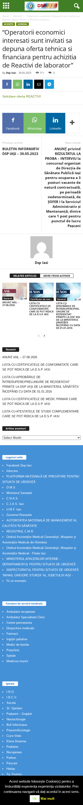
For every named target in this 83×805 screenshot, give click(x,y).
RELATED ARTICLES (24, 275)
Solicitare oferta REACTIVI (21, 96)
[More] (72, 123)
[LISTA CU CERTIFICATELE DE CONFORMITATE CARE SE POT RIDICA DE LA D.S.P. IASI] (41, 292)
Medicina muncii (17, 661)
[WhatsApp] (17, 84)
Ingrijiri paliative (16, 639)
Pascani (11, 763)
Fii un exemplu (16, 581)
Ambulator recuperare (20, 611)
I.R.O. (10, 692)
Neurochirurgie (16, 719)
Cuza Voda (13, 735)
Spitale (11, 655)
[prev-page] (38, 335)
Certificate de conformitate (42, 299)
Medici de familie (17, 644)
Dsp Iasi (11, 72)
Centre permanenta (19, 622)
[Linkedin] (28, 84)
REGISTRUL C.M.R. (20, 531)
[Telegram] (49, 84)
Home (5, 16)
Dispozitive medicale (20, 628)
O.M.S (10, 487)
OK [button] (35, 798)
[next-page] (44, 335)
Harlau (10, 768)
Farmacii (12, 633)
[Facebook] (7, 84)
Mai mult (47, 798)
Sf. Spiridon (14, 708)
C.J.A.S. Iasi (15, 504)
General (22, 24)
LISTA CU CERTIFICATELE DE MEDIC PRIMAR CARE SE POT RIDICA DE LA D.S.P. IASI (39, 401)
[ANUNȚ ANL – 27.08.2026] (14, 291)
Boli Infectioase (16, 724)
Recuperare (14, 752)
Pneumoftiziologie (18, 730)
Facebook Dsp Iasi (19, 465)
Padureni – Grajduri (19, 714)
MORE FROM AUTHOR (56, 275)
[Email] (38, 84)
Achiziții (17, 16)
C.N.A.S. (12, 498)
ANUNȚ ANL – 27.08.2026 (10, 304)
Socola (11, 703)
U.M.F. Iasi (13, 509)
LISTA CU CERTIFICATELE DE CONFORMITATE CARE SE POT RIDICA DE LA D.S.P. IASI (41, 308)
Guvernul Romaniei (19, 515)
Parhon (11, 757)
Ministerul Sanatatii (19, 493)
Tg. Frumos (14, 774)
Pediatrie (12, 746)
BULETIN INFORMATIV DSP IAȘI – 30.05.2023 (20, 151)
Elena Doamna (16, 741)
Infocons (12, 471)
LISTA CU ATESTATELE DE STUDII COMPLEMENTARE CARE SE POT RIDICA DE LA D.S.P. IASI (40, 414)
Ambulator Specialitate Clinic (25, 617)
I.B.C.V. (11, 697)
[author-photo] (41, 247)
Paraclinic (13, 650)
